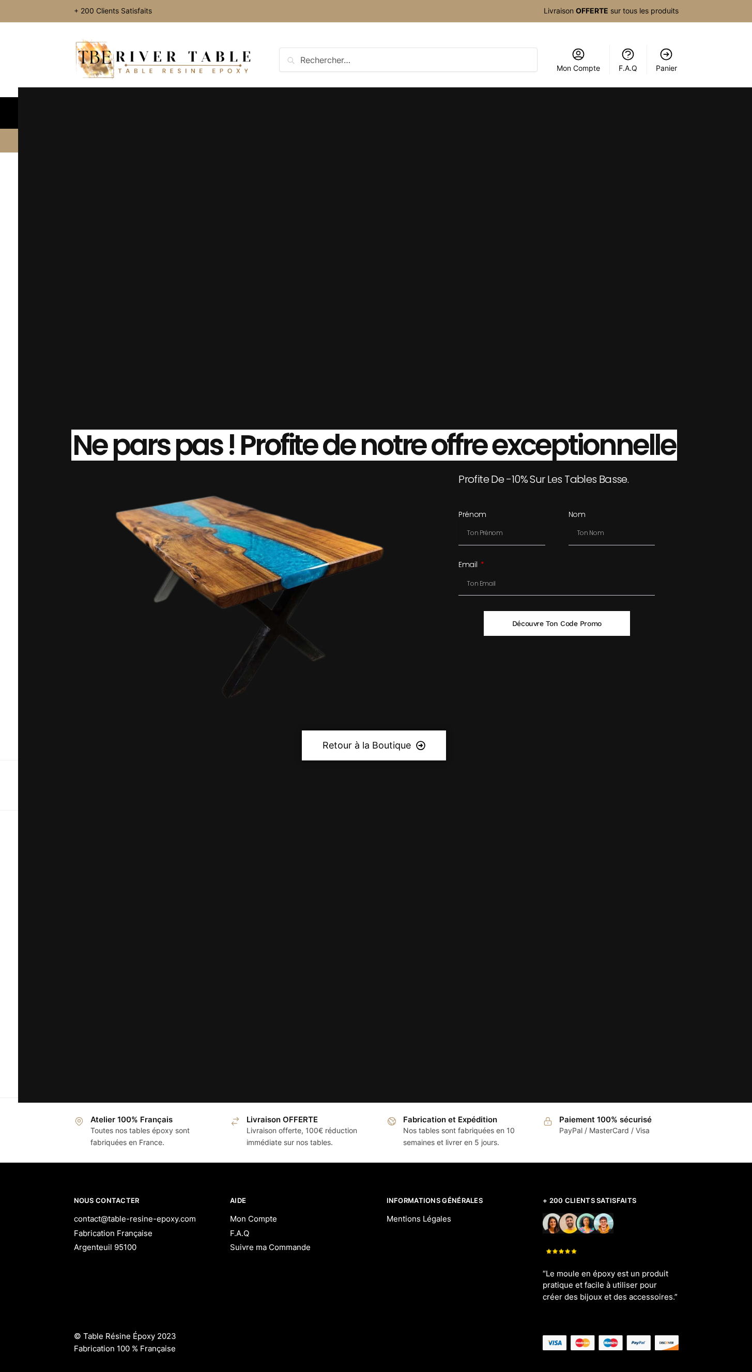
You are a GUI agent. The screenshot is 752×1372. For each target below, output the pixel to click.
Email (468, 565)
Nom (577, 515)
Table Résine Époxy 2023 (129, 1336)
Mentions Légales (419, 1219)
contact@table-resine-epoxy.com (135, 1219)
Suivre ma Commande (270, 1247)
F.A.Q (239, 1233)
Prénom (472, 515)
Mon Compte (253, 1219)
